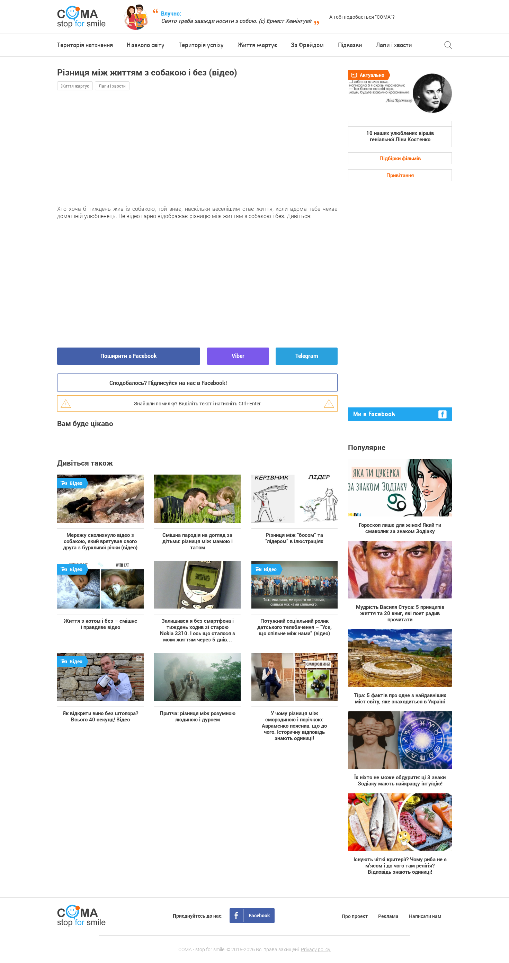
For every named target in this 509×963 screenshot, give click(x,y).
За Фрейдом (307, 45)
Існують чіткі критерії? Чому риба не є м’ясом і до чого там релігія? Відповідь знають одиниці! (400, 865)
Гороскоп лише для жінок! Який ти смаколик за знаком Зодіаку (400, 527)
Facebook (259, 915)
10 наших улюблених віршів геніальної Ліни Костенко (400, 135)
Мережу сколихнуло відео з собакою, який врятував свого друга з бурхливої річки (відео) (100, 540)
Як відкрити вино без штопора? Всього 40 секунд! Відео (100, 716)
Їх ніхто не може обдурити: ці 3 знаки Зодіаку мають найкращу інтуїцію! (400, 780)
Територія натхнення (85, 45)
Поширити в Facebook (128, 355)
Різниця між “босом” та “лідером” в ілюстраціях (294, 537)
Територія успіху (201, 45)
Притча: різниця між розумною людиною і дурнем (197, 716)
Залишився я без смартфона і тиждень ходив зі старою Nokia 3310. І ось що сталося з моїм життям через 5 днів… (197, 629)
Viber (238, 355)
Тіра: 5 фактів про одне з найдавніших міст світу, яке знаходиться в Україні (400, 698)
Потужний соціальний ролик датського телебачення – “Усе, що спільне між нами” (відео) (294, 626)
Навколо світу (145, 45)
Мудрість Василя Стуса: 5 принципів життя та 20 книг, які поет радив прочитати (400, 612)
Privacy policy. (316, 949)
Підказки (350, 45)
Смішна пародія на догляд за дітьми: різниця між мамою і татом (197, 540)
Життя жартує (257, 45)
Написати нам (425, 916)
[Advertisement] (137, 147)
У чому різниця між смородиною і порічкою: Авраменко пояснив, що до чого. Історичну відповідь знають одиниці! (294, 725)
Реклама (388, 916)
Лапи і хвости (394, 45)
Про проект (355, 916)
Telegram (306, 355)
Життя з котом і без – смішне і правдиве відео (100, 623)
